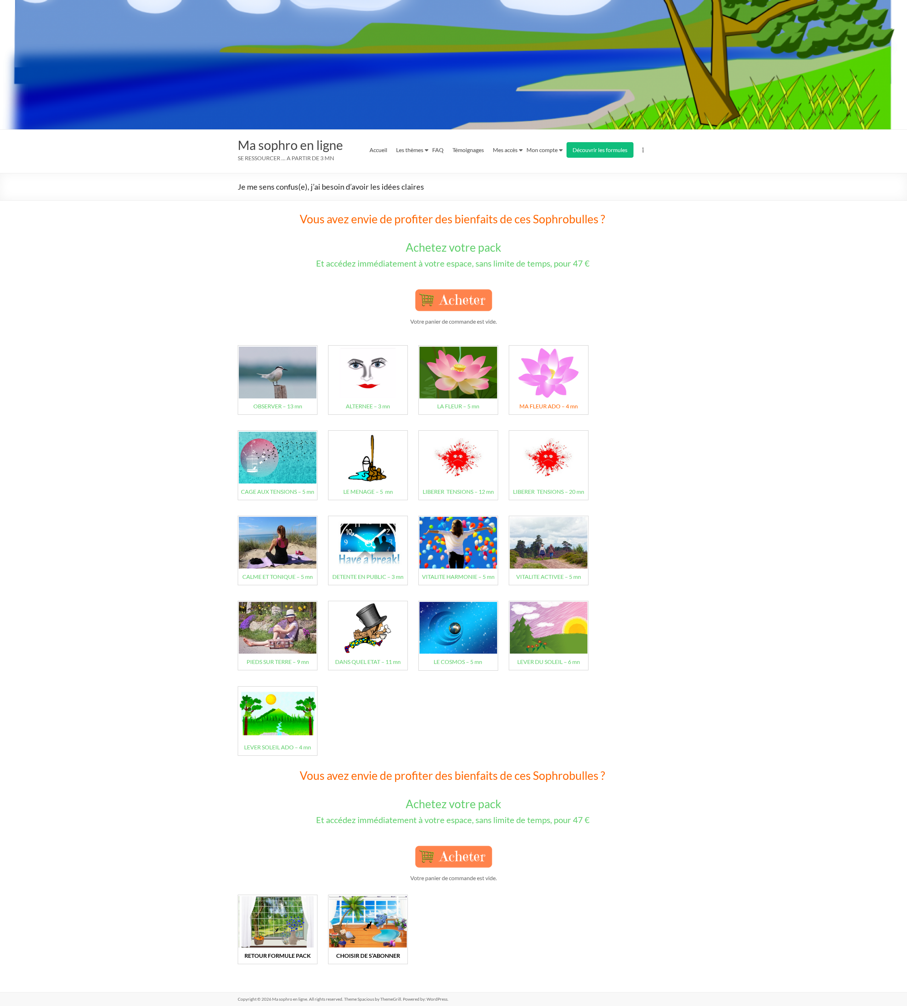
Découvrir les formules (600, 149)
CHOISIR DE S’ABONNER (368, 955)
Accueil (378, 149)
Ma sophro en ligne (290, 145)
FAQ (438, 149)
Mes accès (505, 149)
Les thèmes (409, 149)
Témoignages (468, 149)
